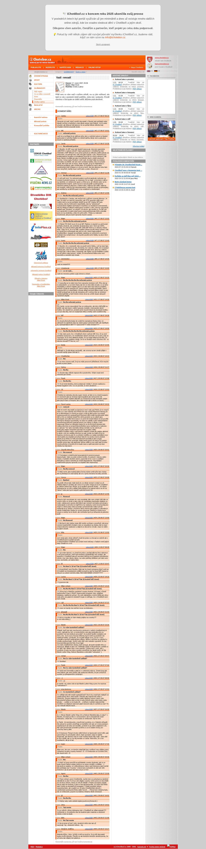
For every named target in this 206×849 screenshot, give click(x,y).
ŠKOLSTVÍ (38, 105)
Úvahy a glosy (81, 72)
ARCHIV (37, 109)
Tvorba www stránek (157, 847)
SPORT (37, 80)
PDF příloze (137, 89)
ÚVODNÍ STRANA (41, 76)
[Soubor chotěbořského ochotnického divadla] (41, 209)
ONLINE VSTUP (94, 67)
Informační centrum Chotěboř (41, 270)
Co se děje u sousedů (42, 94)
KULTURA (38, 84)
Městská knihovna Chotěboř (41, 266)
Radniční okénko (41, 117)
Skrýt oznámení (103, 44)
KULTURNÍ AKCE (41, 134)
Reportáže (38, 99)
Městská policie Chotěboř (41, 274)
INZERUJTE (50, 67)
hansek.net (141, 847)
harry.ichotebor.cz (162, 64)
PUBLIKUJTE (36, 67)
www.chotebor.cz (162, 58)
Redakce (39, 847)
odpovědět (90, 116)
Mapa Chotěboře (137, 67)
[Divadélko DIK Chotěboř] (41, 202)
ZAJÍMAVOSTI (69, 72)
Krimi (36, 97)
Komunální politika (41, 125)
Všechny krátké (138, 146)
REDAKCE (80, 67)
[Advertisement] (41, 342)
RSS (32, 847)
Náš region (38, 91)
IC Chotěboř (117, 84)
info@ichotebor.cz (115, 37)
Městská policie (40, 121)
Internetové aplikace (41, 262)
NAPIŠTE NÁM (65, 67)
